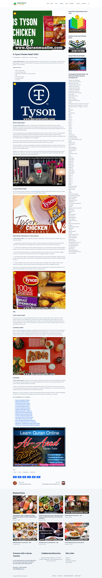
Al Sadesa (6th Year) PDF (74, 88)
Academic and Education (74, 80)
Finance (70, 152)
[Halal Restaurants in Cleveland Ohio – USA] (51, 531)
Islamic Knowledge (73, 197)
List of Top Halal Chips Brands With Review (25, 420)
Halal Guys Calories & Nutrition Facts (23, 412)
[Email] (38, 477)
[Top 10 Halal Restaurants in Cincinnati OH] (77, 531)
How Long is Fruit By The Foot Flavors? (24, 417)
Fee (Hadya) (71, 3)
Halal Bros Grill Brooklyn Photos (22, 409)
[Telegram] (29, 477)
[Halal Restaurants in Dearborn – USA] (77, 504)
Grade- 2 (71, 175)
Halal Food (32, 472)
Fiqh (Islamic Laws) (73, 153)
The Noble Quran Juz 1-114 (75, 242)
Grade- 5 (71, 180)
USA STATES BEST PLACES (75, 251)
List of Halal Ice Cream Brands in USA (23, 418)
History (70, 192)
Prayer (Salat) (72, 219)
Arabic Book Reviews (73, 95)
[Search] (88, 3)
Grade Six (71, 167)
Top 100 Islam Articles (73, 243)
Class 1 (70, 116)
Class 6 (70, 128)
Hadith (70, 184)
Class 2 (70, 122)
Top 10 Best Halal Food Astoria (22, 406)
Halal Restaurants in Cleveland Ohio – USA (48, 542)
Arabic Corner (72, 97)
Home (48, 3)
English (70, 141)
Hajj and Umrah (72, 187)
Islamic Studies (72, 198)
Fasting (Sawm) (72, 150)
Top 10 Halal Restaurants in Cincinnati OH (74, 542)
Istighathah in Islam (73, 200)
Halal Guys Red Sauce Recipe (22, 401)
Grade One (71, 164)
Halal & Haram (35, 57)
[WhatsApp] (34, 477)
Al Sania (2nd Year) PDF (74, 91)
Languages (71, 204)
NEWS (67, 3)
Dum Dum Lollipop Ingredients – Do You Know (25, 421)
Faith (70, 145)
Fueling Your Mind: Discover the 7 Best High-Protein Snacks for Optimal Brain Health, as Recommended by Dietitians (51, 517)
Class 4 (70, 125)
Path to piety (71, 215)
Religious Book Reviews (74, 226)
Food (30, 57)
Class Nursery (72, 134)
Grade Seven (71, 166)
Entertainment (72, 144)
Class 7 (70, 130)
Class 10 (70, 117)
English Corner (72, 142)
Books (51, 3)
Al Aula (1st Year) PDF (73, 83)
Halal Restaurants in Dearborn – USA (73, 515)
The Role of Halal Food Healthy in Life (23, 415)
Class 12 (70, 120)
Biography (71, 109)
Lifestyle (70, 206)
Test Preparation (72, 240)
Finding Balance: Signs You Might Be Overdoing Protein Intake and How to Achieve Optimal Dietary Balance (24, 517)
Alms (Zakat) (71, 94)
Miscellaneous (72, 211)
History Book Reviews (73, 194)
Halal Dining (25, 472)
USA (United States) (73, 250)
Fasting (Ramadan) (73, 148)
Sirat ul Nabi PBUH (73, 237)
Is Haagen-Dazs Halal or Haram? (22, 403)
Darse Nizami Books (73, 137)
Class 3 (70, 123)
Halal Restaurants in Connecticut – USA (22, 542)
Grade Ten (71, 169)
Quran (70, 222)
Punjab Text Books (73, 220)
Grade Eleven (71, 159)
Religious (71, 225)
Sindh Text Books (72, 236)
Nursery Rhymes (72, 214)
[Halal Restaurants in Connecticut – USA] (25, 531)
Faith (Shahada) (72, 147)
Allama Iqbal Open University (75, 92)
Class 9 (70, 133)
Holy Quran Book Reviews (74, 195)
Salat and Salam (72, 231)
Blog (56, 3)
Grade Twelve (72, 172)
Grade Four (71, 162)
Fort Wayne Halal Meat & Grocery (23, 407)
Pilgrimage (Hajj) (72, 217)
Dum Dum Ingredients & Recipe (22, 400)
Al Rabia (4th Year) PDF (74, 86)
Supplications (72, 239)
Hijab (70, 190)
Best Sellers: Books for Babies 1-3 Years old (78, 105)
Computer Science (73, 136)
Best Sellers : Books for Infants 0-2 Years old (79, 103)
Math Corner (71, 209)
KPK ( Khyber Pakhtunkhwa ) (75, 203)
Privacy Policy (69, 562)
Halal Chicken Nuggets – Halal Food (23, 411)
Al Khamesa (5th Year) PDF (75, 85)
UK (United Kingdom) (73, 245)
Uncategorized (72, 247)
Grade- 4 (71, 178)
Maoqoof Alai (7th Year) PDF (75, 208)
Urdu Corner (71, 248)
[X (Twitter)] (19, 477)
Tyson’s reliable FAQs (35, 191)
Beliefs (70, 102)
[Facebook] (15, 477)
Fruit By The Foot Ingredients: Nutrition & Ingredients (27, 425)
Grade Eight (71, 158)
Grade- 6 (71, 181)
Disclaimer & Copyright (71, 560)
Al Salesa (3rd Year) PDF (74, 89)
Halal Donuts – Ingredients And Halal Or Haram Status (27, 423)
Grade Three (71, 170)
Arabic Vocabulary (73, 99)
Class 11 (70, 119)
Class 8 (70, 131)
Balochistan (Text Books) (74, 100)
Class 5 (70, 127)
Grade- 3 (71, 176)
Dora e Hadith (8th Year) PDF (75, 139)
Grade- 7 (70, 183)
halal (19, 472)
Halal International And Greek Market (23, 414)
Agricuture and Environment (75, 81)
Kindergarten (71, 201)
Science (70, 233)
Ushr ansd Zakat (72, 253)
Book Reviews (72, 113)
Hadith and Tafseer (73, 186)
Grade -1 (70, 156)
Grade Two (71, 173)
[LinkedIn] (24, 477)
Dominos (23, 330)
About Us (78, 3)
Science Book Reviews (74, 234)
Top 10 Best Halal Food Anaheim (22, 404)
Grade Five (71, 161)
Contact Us (84, 3)
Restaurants (71, 228)
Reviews (61, 3)
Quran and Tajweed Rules (74, 223)
